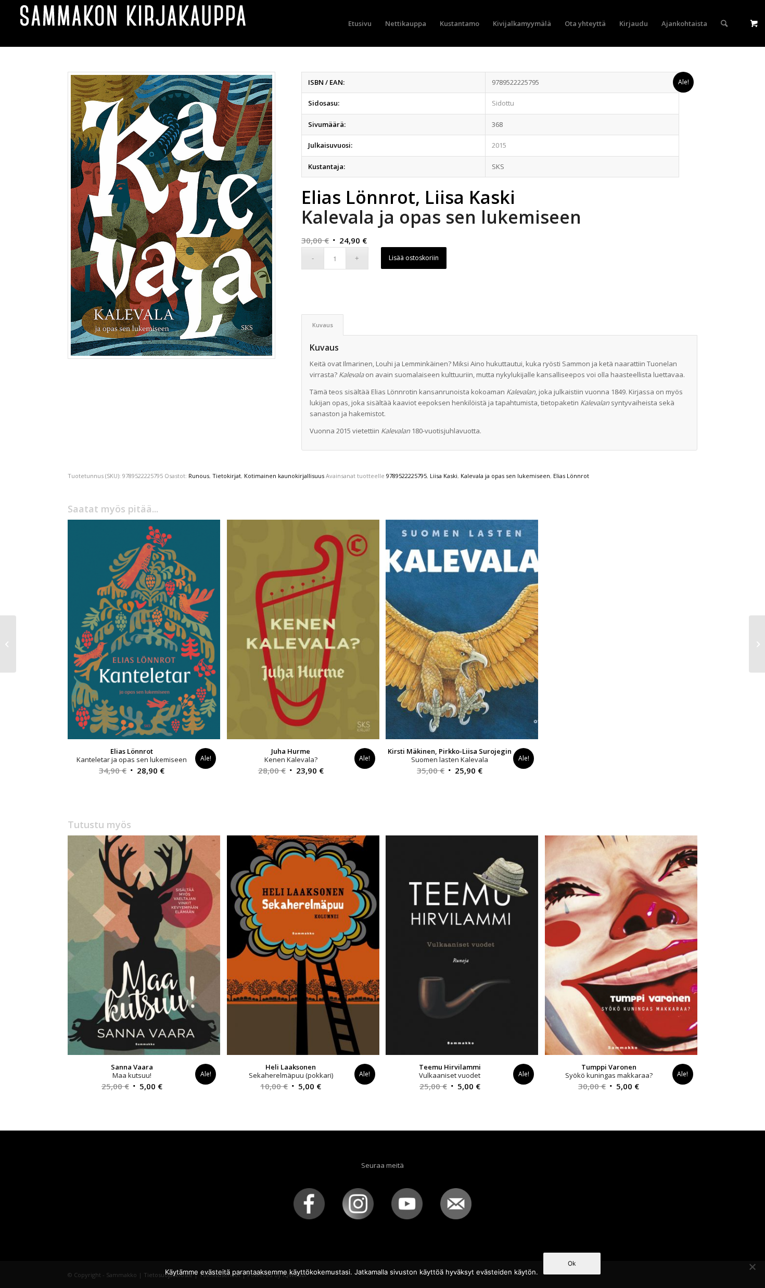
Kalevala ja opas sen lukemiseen (505, 476)
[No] (752, 1266)
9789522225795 (406, 476)
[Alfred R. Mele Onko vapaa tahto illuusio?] (8, 644)
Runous (198, 476)
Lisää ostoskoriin (414, 257)
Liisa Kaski (443, 476)
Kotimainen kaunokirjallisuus (284, 476)
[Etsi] (724, 23)
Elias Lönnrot (571, 476)
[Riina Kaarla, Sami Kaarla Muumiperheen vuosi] (757, 644)
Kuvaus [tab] (322, 325)
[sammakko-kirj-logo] (133, 23)
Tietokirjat (226, 476)
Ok (572, 1263)
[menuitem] (359, 23)
